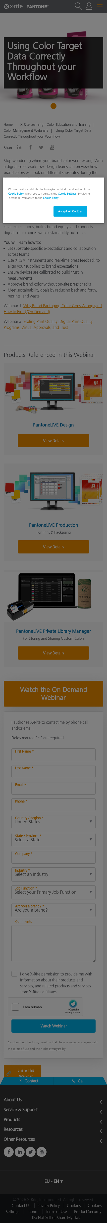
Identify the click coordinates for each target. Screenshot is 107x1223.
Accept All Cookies (70, 211)
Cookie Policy (16, 193)
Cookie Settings (67, 193)
